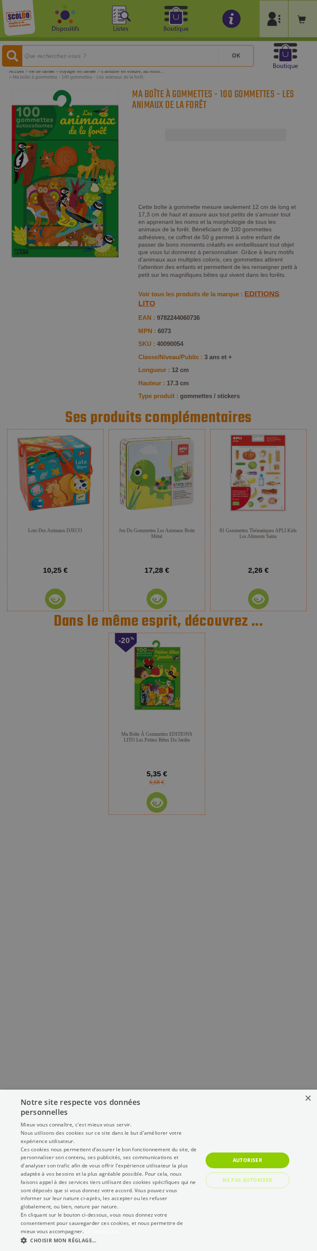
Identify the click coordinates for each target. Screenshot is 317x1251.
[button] (109, 1240)
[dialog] (158, 1170)
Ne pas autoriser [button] (247, 1180)
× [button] (308, 1098)
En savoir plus (101, 1231)
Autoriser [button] (248, 1160)
